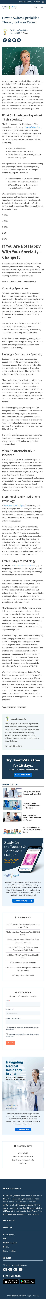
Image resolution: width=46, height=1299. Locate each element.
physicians (22, 707)
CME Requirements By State (23, 975)
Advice (25, 33)
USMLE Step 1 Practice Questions (23, 962)
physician (11, 707)
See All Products (9, 1251)
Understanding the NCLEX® (23, 1156)
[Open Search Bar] (36, 7)
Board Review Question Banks (23, 1160)
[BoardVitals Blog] (9, 7)
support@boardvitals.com (16, 1265)
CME (5, 1238)
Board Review (8, 1234)
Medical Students (10, 1243)
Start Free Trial (23, 774)
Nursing (6, 1247)
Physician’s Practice (32, 127)
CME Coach (23, 1163)
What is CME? (23, 1153)
